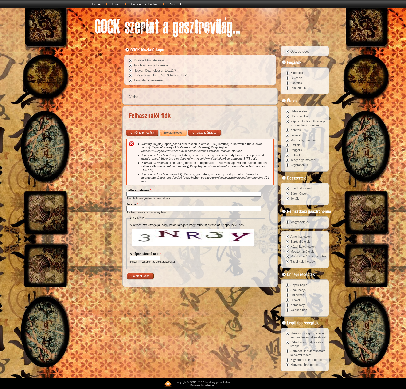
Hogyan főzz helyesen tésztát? (155, 70)
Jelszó (132, 204)
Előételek (296, 73)
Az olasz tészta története (151, 65)
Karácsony (297, 305)
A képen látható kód (145, 254)
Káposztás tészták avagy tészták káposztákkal (307, 123)
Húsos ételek (299, 116)
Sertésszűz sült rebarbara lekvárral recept (307, 352)
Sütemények (299, 193)
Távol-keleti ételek (302, 261)
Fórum (116, 4)
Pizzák (295, 145)
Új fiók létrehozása (142, 132)
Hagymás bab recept (304, 364)
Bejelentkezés (175, 132)
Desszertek (298, 88)
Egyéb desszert (301, 188)
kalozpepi (210, 385)
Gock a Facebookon (144, 4)
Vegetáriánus (299, 165)
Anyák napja (298, 285)
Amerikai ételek (301, 236)
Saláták (295, 155)
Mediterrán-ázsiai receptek (308, 256)
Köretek (295, 130)
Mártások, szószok (303, 140)
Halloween (297, 295)
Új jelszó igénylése (204, 132)
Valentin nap (298, 310)
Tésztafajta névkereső (149, 80)
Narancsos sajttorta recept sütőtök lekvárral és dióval (308, 335)
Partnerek (175, 4)
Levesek (296, 78)
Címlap (97, 4)
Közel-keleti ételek (303, 246)
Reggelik (296, 150)
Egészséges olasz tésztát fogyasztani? (160, 75)
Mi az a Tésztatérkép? (149, 60)
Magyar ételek (300, 222)
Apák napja (298, 290)
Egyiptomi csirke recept (306, 360)
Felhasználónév (138, 190)
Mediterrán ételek (302, 251)
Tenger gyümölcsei (303, 160)
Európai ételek (300, 241)
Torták (294, 198)
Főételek (296, 83)
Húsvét (295, 300)
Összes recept (300, 51)
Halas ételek (298, 111)
